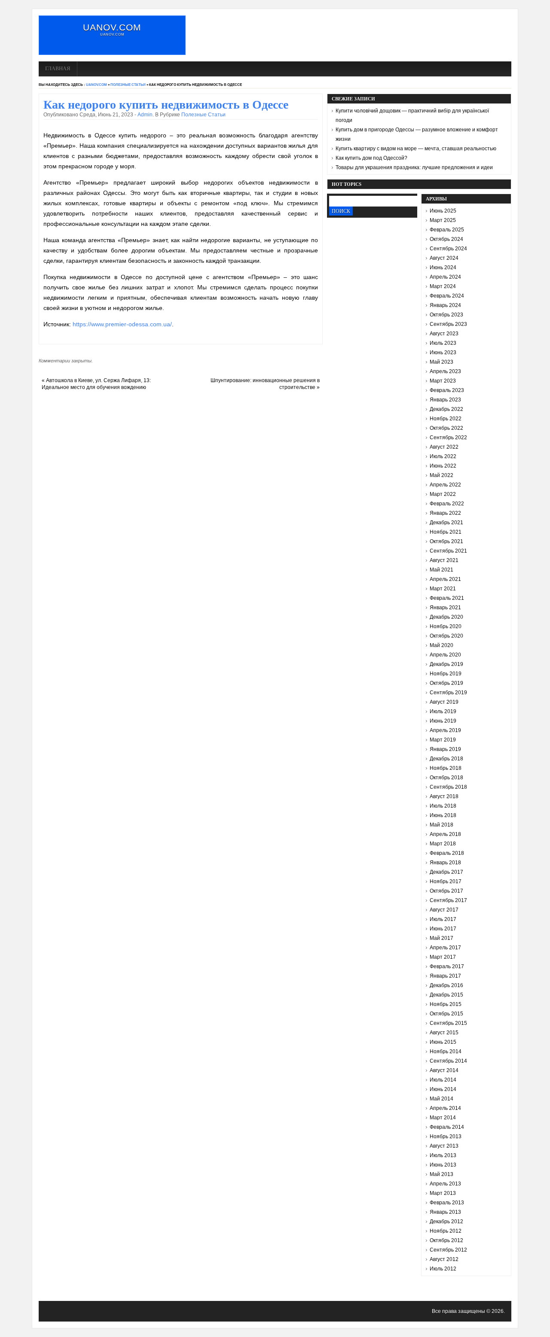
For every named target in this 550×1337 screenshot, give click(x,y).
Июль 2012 (443, 1269)
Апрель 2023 (445, 371)
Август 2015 (444, 1033)
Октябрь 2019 (446, 683)
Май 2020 (441, 645)
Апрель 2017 (445, 948)
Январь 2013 (445, 1212)
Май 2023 (441, 362)
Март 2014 (443, 1118)
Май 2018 (441, 825)
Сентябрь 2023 (448, 324)
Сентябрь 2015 (448, 1023)
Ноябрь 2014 (445, 1051)
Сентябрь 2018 (448, 787)
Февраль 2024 (447, 296)
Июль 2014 (443, 1080)
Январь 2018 (445, 863)
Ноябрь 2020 (445, 626)
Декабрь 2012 (446, 1221)
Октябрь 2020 (446, 636)
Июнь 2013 (443, 1165)
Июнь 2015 (443, 1042)
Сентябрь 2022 (448, 438)
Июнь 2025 (443, 211)
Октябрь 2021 (446, 541)
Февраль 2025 (447, 230)
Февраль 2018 (447, 853)
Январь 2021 (445, 608)
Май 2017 (441, 938)
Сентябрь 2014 (448, 1061)
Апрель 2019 (445, 730)
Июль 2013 (443, 1155)
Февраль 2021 (447, 598)
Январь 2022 (445, 513)
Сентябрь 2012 (448, 1250)
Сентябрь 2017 (448, 900)
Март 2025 (443, 220)
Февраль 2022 (447, 504)
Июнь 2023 (443, 352)
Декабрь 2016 (446, 985)
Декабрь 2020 (446, 617)
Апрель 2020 (445, 655)
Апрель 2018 (445, 834)
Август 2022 (444, 447)
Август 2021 (444, 560)
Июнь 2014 (443, 1089)
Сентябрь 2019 (448, 693)
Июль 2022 (443, 456)
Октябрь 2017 (446, 891)
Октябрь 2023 (446, 315)
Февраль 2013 (447, 1203)
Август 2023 (444, 334)
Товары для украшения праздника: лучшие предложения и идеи (414, 167)
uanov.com (112, 27)
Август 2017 (444, 910)
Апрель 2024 (445, 277)
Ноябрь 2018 (445, 768)
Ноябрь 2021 (445, 532)
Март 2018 (443, 844)
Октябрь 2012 (446, 1240)
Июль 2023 (443, 343)
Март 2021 (443, 589)
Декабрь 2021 (446, 523)
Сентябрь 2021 (448, 551)
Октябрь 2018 (446, 778)
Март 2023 (443, 381)
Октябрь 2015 (446, 1014)
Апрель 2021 (445, 579)
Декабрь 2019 (446, 664)
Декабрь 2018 (446, 759)
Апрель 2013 (445, 1184)
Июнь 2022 (443, 466)
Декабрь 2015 (446, 995)
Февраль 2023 (447, 390)
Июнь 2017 (443, 929)
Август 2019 (444, 702)
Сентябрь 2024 (448, 249)
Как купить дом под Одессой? (371, 158)
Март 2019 (443, 740)
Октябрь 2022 (446, 428)
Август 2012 (444, 1259)
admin (145, 115)
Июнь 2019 (443, 721)
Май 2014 (441, 1099)
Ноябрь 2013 (445, 1136)
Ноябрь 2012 (445, 1231)
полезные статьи (128, 85)
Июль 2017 (443, 919)
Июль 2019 (443, 711)
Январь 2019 (445, 749)
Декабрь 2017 (446, 872)
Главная (57, 69)
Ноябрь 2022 (445, 419)
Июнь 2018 (443, 815)
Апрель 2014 (445, 1108)
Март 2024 (443, 286)
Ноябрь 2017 (445, 881)
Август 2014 (444, 1070)
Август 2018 (444, 796)
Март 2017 (443, 957)
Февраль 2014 (447, 1127)
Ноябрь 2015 (445, 1004)
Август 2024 (444, 258)
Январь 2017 (445, 976)
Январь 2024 (445, 305)
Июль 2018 (443, 806)
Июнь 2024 (443, 267)
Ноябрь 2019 (445, 674)
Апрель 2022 (445, 485)
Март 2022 (443, 494)
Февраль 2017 (447, 966)
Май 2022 (441, 475)
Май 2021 (441, 570)
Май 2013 (441, 1174)
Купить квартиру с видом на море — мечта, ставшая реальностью (416, 149)
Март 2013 (443, 1193)
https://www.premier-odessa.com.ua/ (122, 324)
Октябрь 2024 (446, 239)
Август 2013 (444, 1146)
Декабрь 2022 (446, 409)
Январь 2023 (445, 400)
